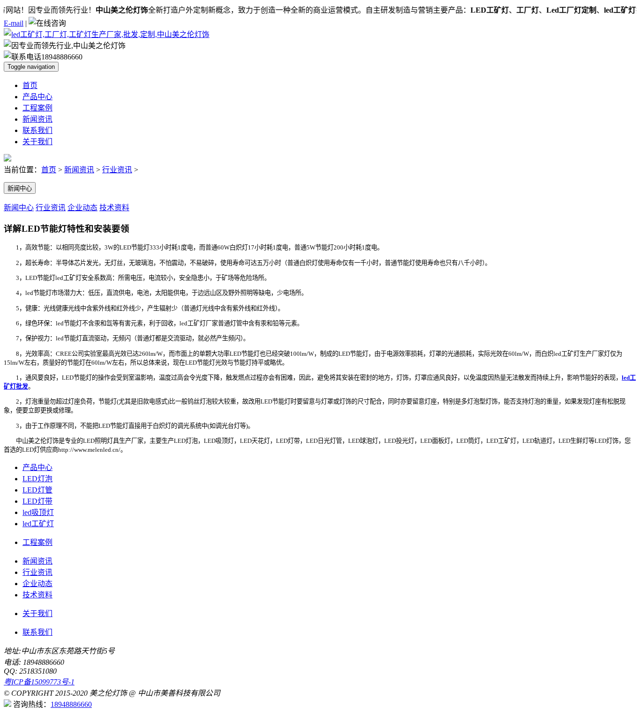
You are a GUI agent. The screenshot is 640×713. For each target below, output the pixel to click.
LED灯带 (37, 501)
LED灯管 (37, 490)
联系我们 (37, 130)
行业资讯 (117, 170)
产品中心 (37, 97)
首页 (29, 85)
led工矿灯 (38, 524)
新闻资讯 (37, 119)
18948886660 (71, 704)
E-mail (13, 23)
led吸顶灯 (38, 512)
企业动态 (82, 208)
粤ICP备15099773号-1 (39, 682)
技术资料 (114, 208)
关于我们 (37, 142)
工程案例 (37, 108)
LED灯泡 (37, 479)
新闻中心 (19, 188)
